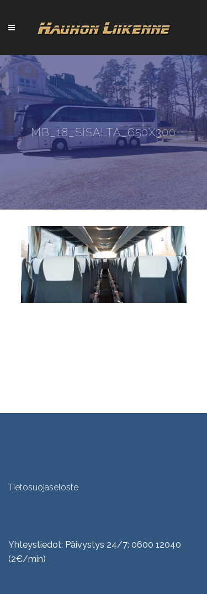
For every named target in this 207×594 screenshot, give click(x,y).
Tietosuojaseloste (43, 487)
